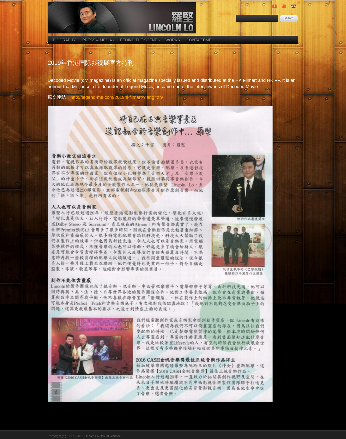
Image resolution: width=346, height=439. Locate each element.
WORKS (172, 40)
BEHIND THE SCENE (138, 40)
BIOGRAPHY (64, 40)
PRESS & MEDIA (97, 40)
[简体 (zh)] (284, 6)
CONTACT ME (199, 40)
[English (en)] (293, 6)
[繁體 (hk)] (274, 6)
